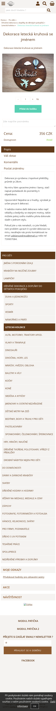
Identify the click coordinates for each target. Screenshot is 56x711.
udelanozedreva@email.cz (24, 235)
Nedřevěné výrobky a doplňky (20, 559)
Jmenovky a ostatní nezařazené (23, 403)
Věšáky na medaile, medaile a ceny (22, 498)
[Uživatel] (37, 4)
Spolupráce (9, 551)
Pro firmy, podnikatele (15, 528)
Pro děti (7, 255)
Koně (8, 388)
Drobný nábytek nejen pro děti (22, 460)
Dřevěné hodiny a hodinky (17, 490)
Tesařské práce (11, 544)
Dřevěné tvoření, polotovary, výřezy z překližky (26, 451)
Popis (7, 149)
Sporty (9, 304)
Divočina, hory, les (16, 357)
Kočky (8, 380)
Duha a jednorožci (16, 296)
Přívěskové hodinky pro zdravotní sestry (23, 577)
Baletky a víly (13, 373)
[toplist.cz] (28, 604)
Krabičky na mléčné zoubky (20, 270)
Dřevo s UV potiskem (14, 536)
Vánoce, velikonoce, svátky (18, 521)
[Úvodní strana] (11, 3)
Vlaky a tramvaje (15, 342)
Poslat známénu (14, 168)
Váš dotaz (10, 155)
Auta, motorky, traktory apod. (23, 334)
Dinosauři (11, 350)
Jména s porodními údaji (18, 263)
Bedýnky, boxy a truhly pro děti (24, 418)
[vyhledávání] (44, 4)
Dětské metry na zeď (17, 411)
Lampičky (9, 278)
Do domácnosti (11, 467)
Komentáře (11, 162)
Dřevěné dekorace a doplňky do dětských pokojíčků (23, 287)
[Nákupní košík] (52, 4)
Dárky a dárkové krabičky (17, 475)
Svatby (6, 482)
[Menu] (3, 3)
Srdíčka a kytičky (15, 395)
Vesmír (9, 311)
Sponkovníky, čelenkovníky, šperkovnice (29, 434)
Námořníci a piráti (16, 319)
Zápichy (6, 505)
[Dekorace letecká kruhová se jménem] (28, 73)
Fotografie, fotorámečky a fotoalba (24, 513)
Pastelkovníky (13, 426)
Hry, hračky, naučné (16, 441)
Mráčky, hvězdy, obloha (19, 365)
